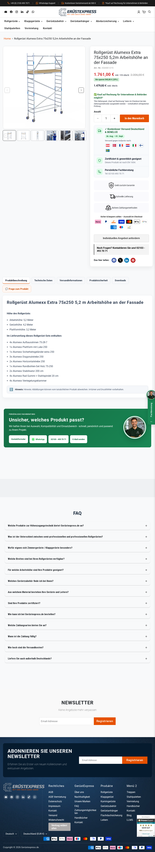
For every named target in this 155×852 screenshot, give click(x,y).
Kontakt (47, 28)
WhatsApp (40, 439)
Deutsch (10, 833)
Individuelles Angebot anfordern (121, 238)
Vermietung (31, 28)
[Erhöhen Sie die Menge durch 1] (114, 118)
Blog (129, 815)
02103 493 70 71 (116, 173)
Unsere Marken (82, 801)
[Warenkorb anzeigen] (144, 12)
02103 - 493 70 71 (58, 439)
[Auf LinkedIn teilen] (126, 260)
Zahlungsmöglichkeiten (85, 812)
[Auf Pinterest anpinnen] (133, 260)
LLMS (130, 819)
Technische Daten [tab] (43, 280)
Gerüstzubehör (55, 21)
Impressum (54, 806)
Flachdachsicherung (111, 815)
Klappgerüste (32, 21)
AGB (50, 792)
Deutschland (33, 833)
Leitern (127, 21)
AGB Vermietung (57, 796)
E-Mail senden (79, 439)
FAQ (76, 806)
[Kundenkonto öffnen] (138, 11)
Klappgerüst (107, 796)
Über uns (79, 792)
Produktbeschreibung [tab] (16, 280)
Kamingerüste (108, 801)
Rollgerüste (11, 21)
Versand (52, 815)
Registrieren (104, 721)
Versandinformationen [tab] (71, 280)
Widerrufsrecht (56, 819)
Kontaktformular (18, 439)
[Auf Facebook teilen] (114, 260)
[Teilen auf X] (120, 260)
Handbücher (80, 817)
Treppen (131, 792)
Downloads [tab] (120, 280)
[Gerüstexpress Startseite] (77, 12)
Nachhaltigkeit (82, 796)
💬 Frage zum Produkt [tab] (16, 289)
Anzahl (97, 111)
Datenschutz (55, 801)
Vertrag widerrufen (59, 827)
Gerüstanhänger (80, 21)
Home (7, 38)
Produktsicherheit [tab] (98, 280)
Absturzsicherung (106, 21)
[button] (81, 90)
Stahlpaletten (12, 28)
